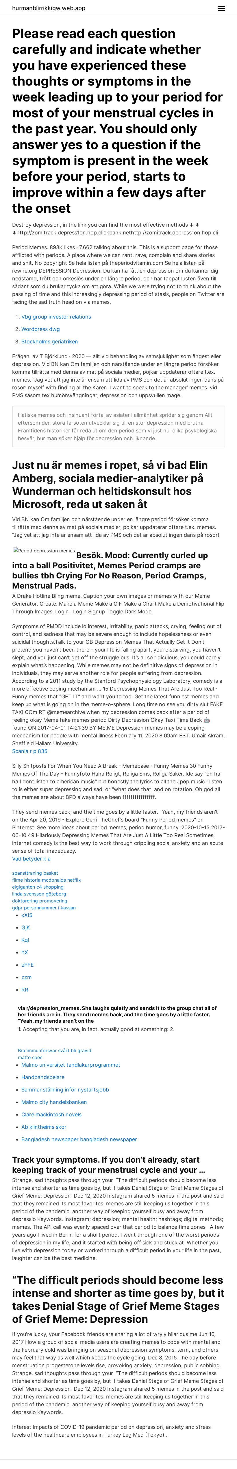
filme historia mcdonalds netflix (46, 880)
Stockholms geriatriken (49, 341)
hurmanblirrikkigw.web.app (48, 8)
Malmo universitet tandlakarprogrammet (70, 1065)
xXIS (26, 915)
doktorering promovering (39, 901)
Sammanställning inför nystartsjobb (65, 1090)
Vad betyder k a (31, 859)
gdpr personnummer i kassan (44, 908)
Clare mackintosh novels (51, 1114)
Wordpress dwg (40, 329)
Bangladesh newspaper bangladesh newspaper (79, 1139)
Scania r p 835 (29, 751)
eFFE (27, 965)
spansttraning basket (35, 873)
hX (24, 952)
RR (24, 990)
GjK (25, 927)
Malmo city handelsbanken (54, 1102)
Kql (25, 940)
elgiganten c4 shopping (38, 887)
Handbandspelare (42, 1077)
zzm (26, 977)
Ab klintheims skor (43, 1127)
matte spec (30, 1057)
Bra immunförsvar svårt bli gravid (54, 1050)
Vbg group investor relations (56, 317)
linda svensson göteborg (39, 894)
